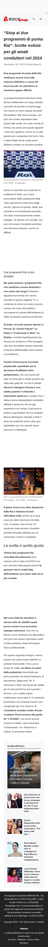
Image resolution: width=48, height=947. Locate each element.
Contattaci (40, 922)
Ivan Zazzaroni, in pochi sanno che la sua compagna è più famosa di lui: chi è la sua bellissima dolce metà (32, 803)
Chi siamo (12, 939)
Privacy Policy (33, 939)
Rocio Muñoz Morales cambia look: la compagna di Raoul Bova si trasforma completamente (31, 851)
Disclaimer (24, 943)
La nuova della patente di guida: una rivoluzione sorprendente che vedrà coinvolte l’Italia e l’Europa (24, 775)
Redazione (21, 939)
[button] (33, 19)
